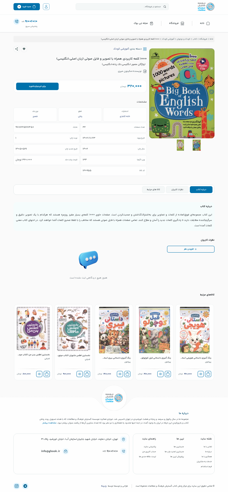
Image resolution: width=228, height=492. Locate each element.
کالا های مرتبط (153, 189)
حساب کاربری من (149, 451)
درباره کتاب (201, 189)
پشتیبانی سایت (150, 446)
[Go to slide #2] (180, 145)
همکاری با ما (207, 456)
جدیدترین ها (179, 446)
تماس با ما (208, 446)
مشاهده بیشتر (49, 423)
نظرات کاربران (177, 189)
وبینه (104, 486)
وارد (36, 86)
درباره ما (208, 451)
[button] (24, 49)
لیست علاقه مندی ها (147, 456)
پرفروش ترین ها (177, 456)
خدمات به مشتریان (204, 461)
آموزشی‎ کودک (121, 49)
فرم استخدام (206, 466)
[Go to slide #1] (196, 145)
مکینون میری (125, 71)
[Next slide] (154, 93)
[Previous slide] (209, 93)
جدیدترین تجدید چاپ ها (174, 451)
